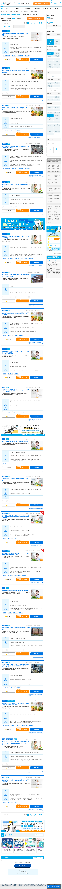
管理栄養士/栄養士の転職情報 (14, 11)
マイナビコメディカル (4, 11)
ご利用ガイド (8, 8)
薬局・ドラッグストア (50, 67)
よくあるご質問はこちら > (57, 253)
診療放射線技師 (33, 885)
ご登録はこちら (56, 238)
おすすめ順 (7, 26)
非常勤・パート (50, 99)
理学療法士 (4, 885)
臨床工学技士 (26, 885)
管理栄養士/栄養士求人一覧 (24, 11)
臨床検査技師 (20, 885)
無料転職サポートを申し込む (41, 3)
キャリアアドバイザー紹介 (47, 8)
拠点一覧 (56, 8)
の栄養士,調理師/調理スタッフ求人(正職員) (16, 743)
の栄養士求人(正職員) (15, 441)
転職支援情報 (37, 8)
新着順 (20, 26)
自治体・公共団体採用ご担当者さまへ (16, 884)
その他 (57, 67)
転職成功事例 (27, 8)
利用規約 (37, 884)
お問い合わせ (42, 884)
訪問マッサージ (57, 64)
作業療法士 (9, 885)
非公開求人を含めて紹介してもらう (35, 18)
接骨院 (50, 64)
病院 (50, 53)
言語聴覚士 (14, 885)
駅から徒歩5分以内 (57, 83)
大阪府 (31, 11)
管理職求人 (50, 83)
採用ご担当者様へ (47, 0)
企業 (50, 58)
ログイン (56, 3)
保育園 (57, 58)
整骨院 (57, 61)
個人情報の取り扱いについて (29, 884)
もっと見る (53, 90)
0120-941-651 (24, 3)
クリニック (50, 56)
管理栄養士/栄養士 (40, 885)
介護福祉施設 (57, 53)
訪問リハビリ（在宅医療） (57, 56)
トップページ (2, 8)
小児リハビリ (50, 61)
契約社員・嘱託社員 (57, 97)
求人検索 (18, 8)
